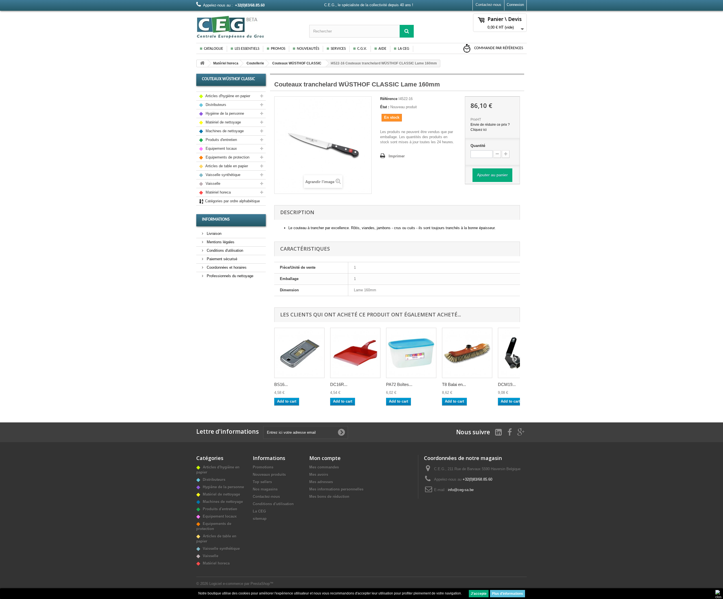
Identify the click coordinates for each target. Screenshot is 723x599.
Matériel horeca (225, 63)
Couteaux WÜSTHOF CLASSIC (296, 63)
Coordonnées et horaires (226, 267)
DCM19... (507, 384)
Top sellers (262, 482)
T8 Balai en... (454, 384)
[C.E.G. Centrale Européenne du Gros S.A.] (248, 27)
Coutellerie (255, 63)
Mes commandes (324, 467)
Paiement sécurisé (221, 259)
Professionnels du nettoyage (229, 276)
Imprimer (397, 156)
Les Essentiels (247, 49)
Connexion (515, 5)
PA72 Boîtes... (399, 384)
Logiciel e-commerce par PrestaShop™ (241, 583)
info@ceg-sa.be (461, 490)
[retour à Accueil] (202, 63)
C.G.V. (362, 49)
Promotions (263, 467)
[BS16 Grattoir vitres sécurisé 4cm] (299, 353)
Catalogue (213, 49)
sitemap (260, 518)
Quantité (478, 146)
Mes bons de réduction (329, 496)
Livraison (213, 233)
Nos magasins (265, 489)
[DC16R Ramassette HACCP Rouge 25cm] (355, 353)
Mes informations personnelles (336, 489)
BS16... (281, 384)
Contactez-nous (488, 5)
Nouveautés (308, 49)
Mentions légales (220, 242)
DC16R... (338, 384)
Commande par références (498, 48)
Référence (388, 99)
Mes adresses (321, 482)
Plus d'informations (507, 594)
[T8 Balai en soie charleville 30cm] (467, 353)
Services (338, 49)
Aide (382, 49)
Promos (278, 49)
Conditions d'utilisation (224, 250)
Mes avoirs (318, 474)
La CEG (403, 49)
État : (384, 107)
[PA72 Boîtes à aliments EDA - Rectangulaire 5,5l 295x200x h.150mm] (411, 353)
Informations (216, 220)
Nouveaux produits (269, 474)
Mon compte (325, 458)
